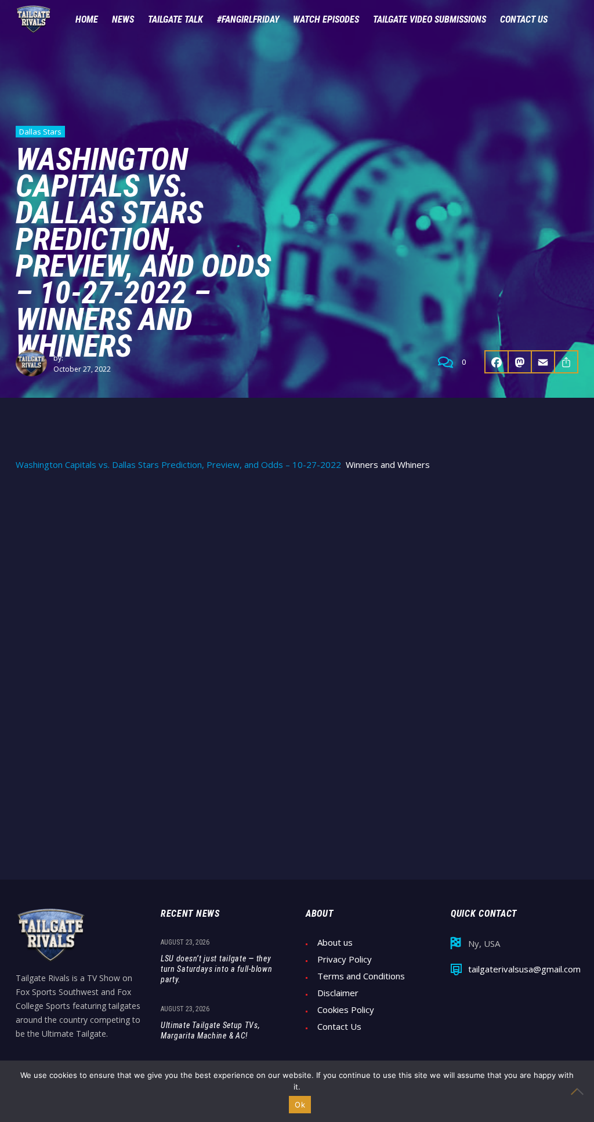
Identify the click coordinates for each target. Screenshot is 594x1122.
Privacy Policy (344, 959)
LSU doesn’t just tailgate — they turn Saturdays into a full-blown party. (216, 969)
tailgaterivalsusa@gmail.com (524, 969)
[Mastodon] (520, 361)
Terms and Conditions (361, 976)
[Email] (543, 361)
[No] (579, 1091)
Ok (300, 1104)
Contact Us (339, 1026)
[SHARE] (566, 361)
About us (335, 942)
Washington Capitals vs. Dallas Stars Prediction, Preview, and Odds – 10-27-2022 (178, 464)
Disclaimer (337, 992)
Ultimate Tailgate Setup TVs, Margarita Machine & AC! (210, 1030)
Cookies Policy (345, 1009)
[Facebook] (496, 361)
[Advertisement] (297, 569)
